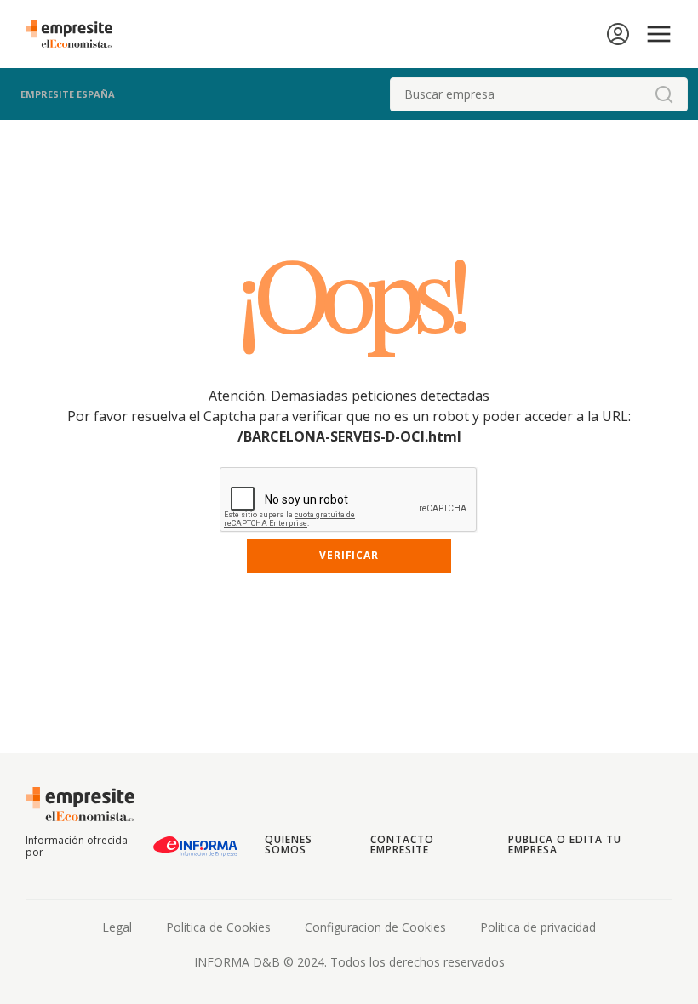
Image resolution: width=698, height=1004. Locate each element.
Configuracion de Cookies (375, 927)
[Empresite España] (76, 34)
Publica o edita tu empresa (564, 844)
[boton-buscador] (664, 94)
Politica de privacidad (538, 927)
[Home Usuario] (618, 34)
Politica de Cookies (218, 927)
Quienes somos (288, 844)
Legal (117, 927)
